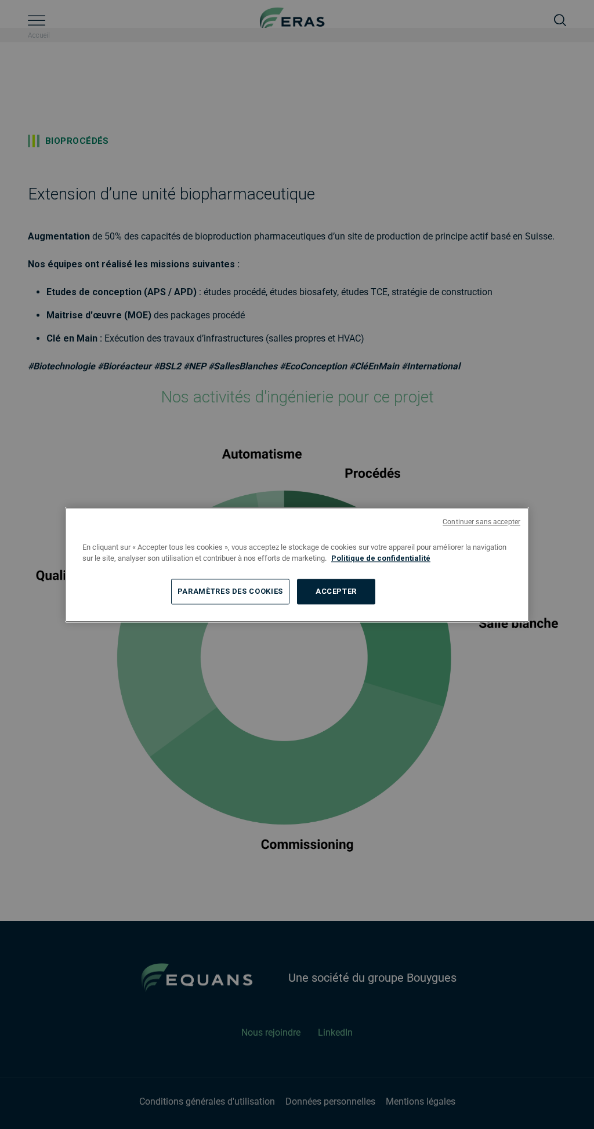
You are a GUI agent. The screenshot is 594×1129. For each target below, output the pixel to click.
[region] (297, 564)
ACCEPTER (336, 591)
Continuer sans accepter (481, 522)
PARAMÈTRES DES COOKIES (230, 591)
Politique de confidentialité (380, 558)
